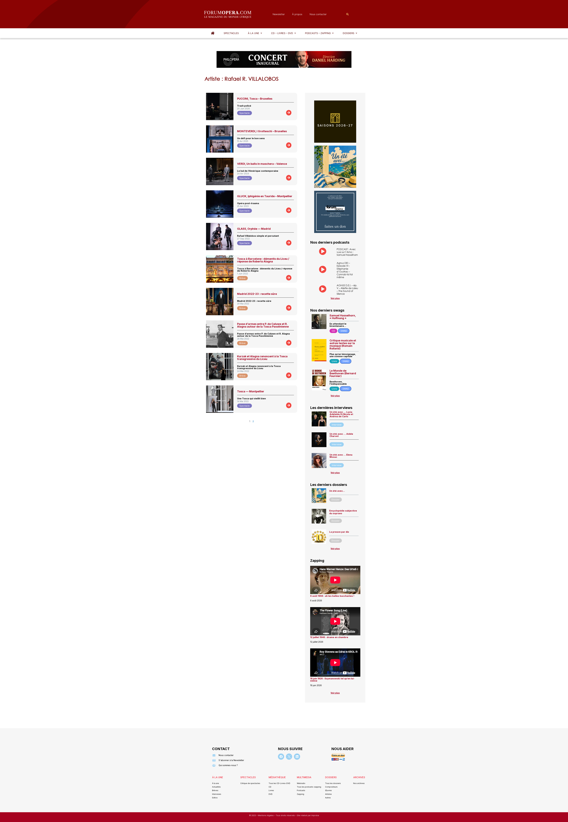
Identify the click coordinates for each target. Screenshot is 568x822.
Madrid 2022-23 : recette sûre (257, 293)
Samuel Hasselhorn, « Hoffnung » (343, 317)
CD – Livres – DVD (282, 33)
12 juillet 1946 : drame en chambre (329, 637)
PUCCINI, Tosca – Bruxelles (254, 98)
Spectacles (231, 33)
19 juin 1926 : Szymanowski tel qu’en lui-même (332, 679)
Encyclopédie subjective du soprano (343, 512)
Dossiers (348, 33)
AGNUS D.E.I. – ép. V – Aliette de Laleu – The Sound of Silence (347, 289)
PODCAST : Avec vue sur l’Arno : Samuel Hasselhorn (347, 252)
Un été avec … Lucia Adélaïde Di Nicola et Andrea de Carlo (341, 414)
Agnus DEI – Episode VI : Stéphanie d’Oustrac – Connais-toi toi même (345, 270)
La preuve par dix (339, 531)
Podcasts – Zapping (318, 33)
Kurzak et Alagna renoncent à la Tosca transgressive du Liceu (262, 358)
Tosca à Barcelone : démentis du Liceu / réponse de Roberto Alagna (263, 260)
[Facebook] (281, 756)
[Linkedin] (297, 756)
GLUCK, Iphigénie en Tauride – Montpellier (264, 196)
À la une (253, 33)
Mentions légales (266, 815)
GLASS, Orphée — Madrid (254, 228)
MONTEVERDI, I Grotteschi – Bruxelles (262, 131)
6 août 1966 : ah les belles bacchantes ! (332, 596)
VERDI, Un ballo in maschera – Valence (262, 163)
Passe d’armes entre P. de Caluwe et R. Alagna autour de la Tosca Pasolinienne (263, 325)
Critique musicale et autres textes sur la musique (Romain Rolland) (343, 344)
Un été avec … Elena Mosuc (341, 455)
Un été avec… (337, 490)
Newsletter (279, 14)
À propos (297, 14)
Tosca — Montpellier (250, 391)
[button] (255, 33)
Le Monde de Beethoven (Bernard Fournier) (343, 373)
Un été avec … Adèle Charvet (341, 434)
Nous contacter (318, 14)
